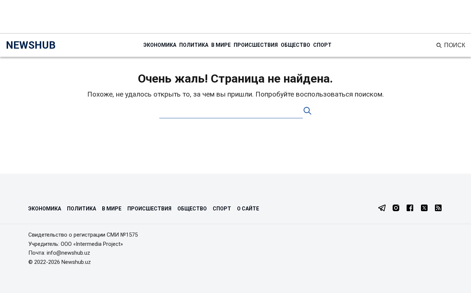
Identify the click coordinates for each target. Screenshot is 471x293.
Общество (295, 45)
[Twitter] (424, 208)
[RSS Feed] (438, 208)
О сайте (248, 209)
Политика (193, 45)
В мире (221, 45)
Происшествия (256, 45)
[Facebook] (410, 208)
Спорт (322, 45)
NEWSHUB (31, 45)
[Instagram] (396, 208)
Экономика (160, 45)
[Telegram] (382, 208)
